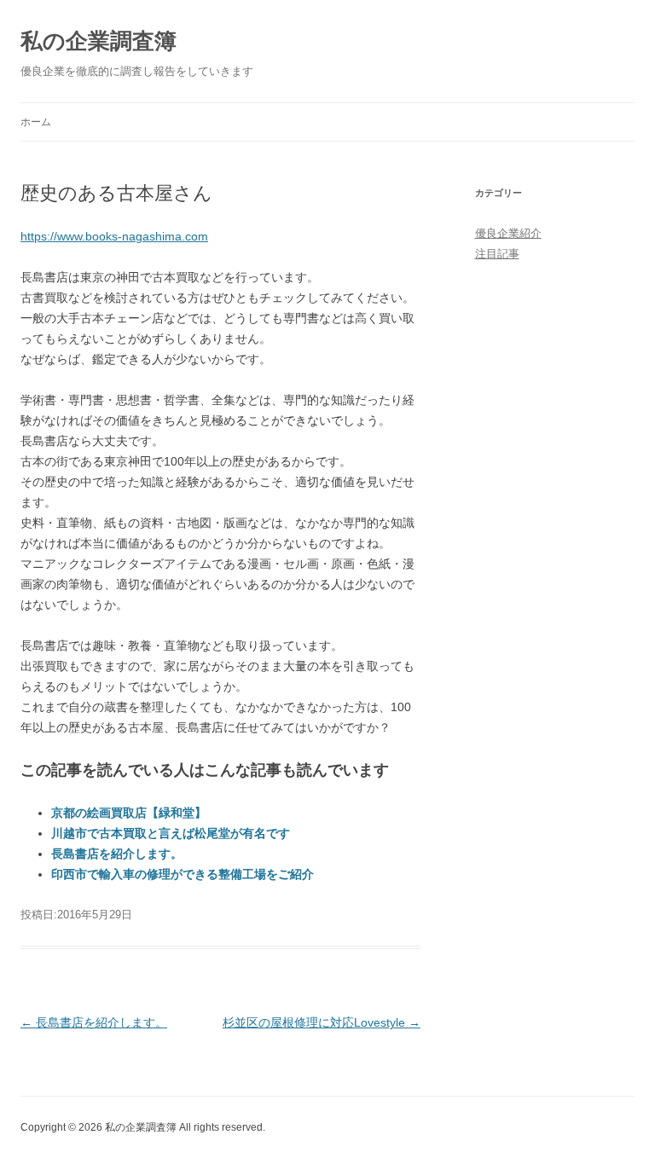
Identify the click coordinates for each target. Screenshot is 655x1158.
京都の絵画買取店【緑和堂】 (128, 812)
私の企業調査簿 (98, 41)
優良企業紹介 (508, 233)
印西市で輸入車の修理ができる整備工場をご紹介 (182, 874)
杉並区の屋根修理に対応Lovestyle (321, 1022)
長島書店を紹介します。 (117, 853)
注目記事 (497, 253)
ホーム (35, 122)
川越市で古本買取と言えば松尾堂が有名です (170, 833)
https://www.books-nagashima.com (114, 236)
